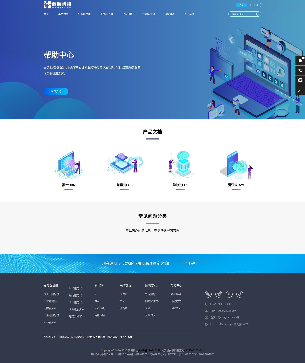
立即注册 (190, 263)
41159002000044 (194, 350)
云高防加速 (148, 14)
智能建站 (100, 315)
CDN (123, 301)
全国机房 (127, 14)
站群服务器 (75, 295)
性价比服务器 (51, 294)
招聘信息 (176, 308)
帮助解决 (169, 14)
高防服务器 (50, 308)
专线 (147, 308)
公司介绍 (176, 294)
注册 (256, 5)
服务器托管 (75, 316)
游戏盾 (124, 308)
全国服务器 (75, 302)
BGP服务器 (50, 301)
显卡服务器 (75, 288)
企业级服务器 (76, 309)
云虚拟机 (100, 308)
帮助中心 (176, 285)
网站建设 (112, 337)
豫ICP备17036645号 (149, 350)
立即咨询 (56, 91)
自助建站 (64, 337)
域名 (97, 301)
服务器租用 (84, 14)
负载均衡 (150, 315)
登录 (241, 5)
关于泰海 (189, 14)
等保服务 (150, 294)
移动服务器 (50, 322)
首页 (46, 14)
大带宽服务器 (51, 315)
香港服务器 (106, 14)
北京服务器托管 (96, 337)
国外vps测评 (78, 337)
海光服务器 (126, 337)
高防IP (123, 294)
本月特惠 (63, 14)
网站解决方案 (152, 301)
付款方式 (176, 301)
